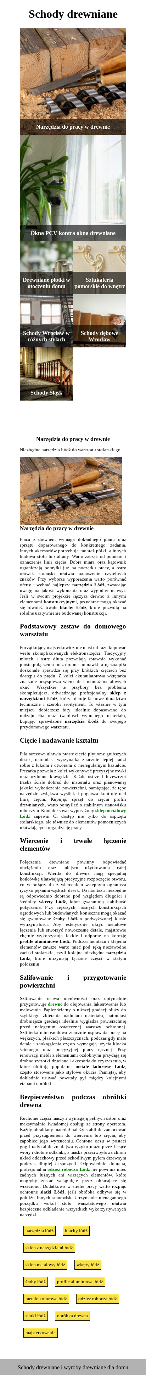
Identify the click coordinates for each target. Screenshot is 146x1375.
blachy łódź (76, 1230)
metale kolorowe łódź (46, 1298)
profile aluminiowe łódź (80, 1281)
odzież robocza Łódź (68, 1169)
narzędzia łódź (40, 1230)
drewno (55, 1004)
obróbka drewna (72, 1315)
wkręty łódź (88, 1264)
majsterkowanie (41, 1332)
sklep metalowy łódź (45, 1264)
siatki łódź (36, 1315)
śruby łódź (36, 1281)
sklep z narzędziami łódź (49, 1247)
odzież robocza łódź (97, 1298)
